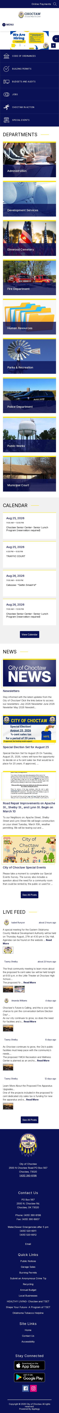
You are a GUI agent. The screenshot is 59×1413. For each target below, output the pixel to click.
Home (28, 1330)
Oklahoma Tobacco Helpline (28, 1312)
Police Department (20, 406)
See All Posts (29, 894)
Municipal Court (18, 485)
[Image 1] (4, 45)
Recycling (28, 1284)
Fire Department (18, 289)
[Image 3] (13, 45)
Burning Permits (28, 1272)
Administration (17, 171)
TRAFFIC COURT (16, 556)
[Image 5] (22, 45)
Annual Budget (28, 1289)
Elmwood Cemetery (20, 249)
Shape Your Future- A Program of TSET (28, 1307)
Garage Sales (28, 1266)
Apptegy (36, 1409)
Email (28, 1244)
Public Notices (28, 1261)
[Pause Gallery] (53, 45)
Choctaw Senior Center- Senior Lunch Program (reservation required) (27, 529)
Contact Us (28, 1335)
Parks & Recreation (20, 367)
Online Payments (41, 4)
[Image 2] (8, 45)
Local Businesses (28, 1295)
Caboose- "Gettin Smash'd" (22, 585)
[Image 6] (27, 45)
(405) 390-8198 (28, 1175)
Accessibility (28, 1341)
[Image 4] (17, 45)
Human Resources (19, 328)
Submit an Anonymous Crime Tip (28, 1278)
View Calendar (30, 634)
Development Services (22, 210)
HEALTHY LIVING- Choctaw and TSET (28, 1301)
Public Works (16, 446)
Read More (29, 982)
